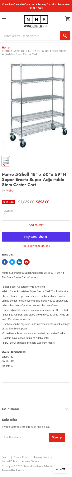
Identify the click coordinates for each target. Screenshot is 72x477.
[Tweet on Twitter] (12, 262)
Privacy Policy (21, 457)
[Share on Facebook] (5, 262)
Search (5, 457)
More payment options (36, 245)
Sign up (57, 437)
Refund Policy (9, 461)
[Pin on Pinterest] (27, 262)
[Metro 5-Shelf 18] (36, 106)
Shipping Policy (41, 457)
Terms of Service (30, 461)
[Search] (65, 35)
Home (6, 47)
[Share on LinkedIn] (19, 262)
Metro (10, 190)
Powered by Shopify (13, 470)
